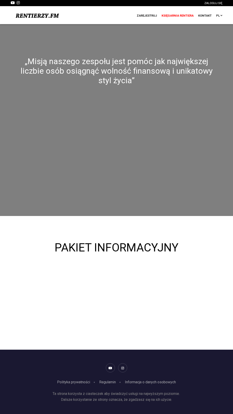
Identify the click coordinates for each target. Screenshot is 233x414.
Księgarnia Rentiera (178, 15)
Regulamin (107, 382)
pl (218, 15)
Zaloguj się (213, 3)
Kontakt (205, 15)
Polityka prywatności (73, 382)
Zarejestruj (147, 15)
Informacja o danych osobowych (150, 382)
